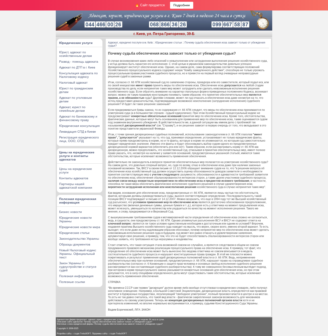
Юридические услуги (76, 43)
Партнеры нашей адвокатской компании (75, 185)
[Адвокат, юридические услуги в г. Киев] (164, 29)
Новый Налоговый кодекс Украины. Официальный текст (77, 253)
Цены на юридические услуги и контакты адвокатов (76, 155)
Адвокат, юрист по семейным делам (72, 108)
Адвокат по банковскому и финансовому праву (78, 118)
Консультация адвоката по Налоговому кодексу (78, 74)
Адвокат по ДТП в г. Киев (77, 67)
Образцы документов (74, 244)
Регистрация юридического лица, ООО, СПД (79, 139)
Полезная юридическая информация (77, 200)
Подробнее (181, 5)
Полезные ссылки (72, 282)
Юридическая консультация (79, 126)
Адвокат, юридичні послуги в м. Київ (130, 42)
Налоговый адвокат (73, 82)
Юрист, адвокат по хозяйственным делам (75, 54)
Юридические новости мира (79, 227)
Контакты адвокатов (73, 178)
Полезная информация (76, 276)
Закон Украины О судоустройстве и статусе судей (77, 266)
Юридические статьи (74, 233)
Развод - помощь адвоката (78, 61)
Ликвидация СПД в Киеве (77, 131)
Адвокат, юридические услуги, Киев (157, 333)
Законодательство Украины (79, 238)
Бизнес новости (70, 212)
